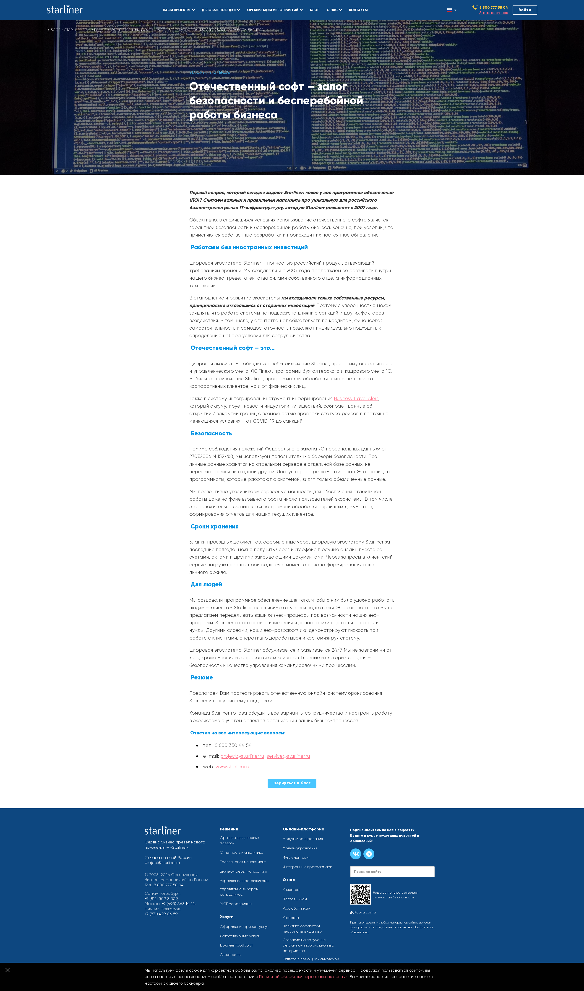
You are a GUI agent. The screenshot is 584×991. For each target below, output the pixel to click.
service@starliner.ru (288, 756)
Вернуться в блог (292, 783)
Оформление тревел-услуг (244, 926)
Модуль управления (300, 848)
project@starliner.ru (242, 756)
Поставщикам (295, 899)
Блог (55, 30)
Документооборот (236, 945)
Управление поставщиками (244, 881)
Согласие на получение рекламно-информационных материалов (308, 945)
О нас (289, 879)
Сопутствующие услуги (240, 936)
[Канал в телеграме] (368, 853)
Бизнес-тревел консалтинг (243, 871)
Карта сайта (365, 912)
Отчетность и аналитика (241, 852)
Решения (229, 829)
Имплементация (296, 857)
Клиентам (291, 889)
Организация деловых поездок (239, 840)
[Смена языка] (450, 10)
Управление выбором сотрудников (239, 892)
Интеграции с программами (307, 867)
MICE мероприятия (236, 904)
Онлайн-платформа (303, 829)
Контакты (291, 918)
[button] (179, 10)
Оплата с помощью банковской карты (311, 962)
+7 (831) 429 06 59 (161, 914)
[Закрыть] (7, 970)
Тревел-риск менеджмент (243, 862)
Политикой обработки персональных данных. (303, 976)
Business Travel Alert (356, 398)
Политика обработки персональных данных (302, 929)
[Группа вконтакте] (355, 853)
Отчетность (230, 954)
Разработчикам (296, 908)
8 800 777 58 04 (493, 7)
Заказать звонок (493, 13)
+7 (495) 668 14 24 (178, 903)
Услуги (227, 916)
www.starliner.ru (233, 766)
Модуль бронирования (303, 839)
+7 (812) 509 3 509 (161, 898)
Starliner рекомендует (85, 30)
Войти (525, 9)
